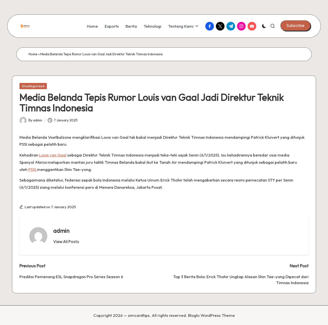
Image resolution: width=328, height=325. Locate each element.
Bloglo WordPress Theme (211, 315)
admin (61, 230)
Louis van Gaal (52, 154)
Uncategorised (33, 86)
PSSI (32, 169)
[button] (295, 25)
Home (33, 54)
